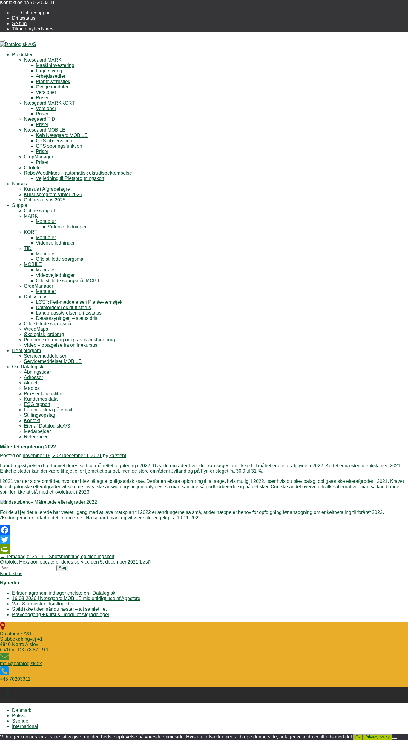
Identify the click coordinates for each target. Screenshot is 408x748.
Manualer (46, 221)
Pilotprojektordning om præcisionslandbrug (69, 339)
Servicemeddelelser (45, 355)
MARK (31, 216)
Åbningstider (37, 372)
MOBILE (33, 264)
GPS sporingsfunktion (59, 146)
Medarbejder (37, 431)
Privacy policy (377, 737)
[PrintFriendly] (204, 549)
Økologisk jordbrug (44, 334)
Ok (358, 737)
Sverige (20, 720)
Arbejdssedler (50, 76)
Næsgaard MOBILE (44, 129)
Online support (39, 210)
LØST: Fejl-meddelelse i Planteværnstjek (79, 302)
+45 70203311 (15, 679)
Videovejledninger (67, 226)
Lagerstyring (49, 70)
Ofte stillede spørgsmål (60, 259)
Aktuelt (31, 382)
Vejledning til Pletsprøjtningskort (70, 178)
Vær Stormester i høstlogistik (42, 603)
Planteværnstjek (53, 81)
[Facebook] (204, 530)
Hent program (26, 350)
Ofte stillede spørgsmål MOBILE (70, 280)
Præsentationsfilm (43, 393)
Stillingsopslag (39, 415)
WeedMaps (36, 329)
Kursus (19, 183)
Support (20, 205)
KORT (30, 232)
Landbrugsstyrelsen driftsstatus (69, 312)
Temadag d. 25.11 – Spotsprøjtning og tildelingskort (57, 556)
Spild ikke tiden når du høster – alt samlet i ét (59, 609)
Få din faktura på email (48, 409)
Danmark (21, 710)
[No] (394, 738)
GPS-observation (54, 140)
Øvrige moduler (52, 86)
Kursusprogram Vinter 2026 (53, 194)
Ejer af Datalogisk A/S (47, 425)
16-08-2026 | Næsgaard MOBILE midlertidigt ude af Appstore (76, 598)
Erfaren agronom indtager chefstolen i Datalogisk (64, 593)
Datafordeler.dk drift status (63, 307)
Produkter (22, 54)
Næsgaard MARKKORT (49, 103)
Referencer (35, 436)
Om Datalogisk (27, 366)
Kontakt (32, 420)
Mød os (32, 388)
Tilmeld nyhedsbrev (32, 28)
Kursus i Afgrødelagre (47, 189)
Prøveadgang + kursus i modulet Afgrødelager (60, 614)
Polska (19, 715)
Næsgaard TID (39, 119)
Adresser (33, 377)
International (25, 726)
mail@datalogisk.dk (21, 663)
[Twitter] (204, 539)
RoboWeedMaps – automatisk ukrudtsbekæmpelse (78, 172)
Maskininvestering (55, 65)
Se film (19, 23)
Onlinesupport (36, 12)
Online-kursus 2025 (44, 199)
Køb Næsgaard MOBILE (62, 135)
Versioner (46, 92)
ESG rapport (37, 404)
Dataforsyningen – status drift (66, 318)
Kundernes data (41, 399)
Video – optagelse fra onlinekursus (60, 345)
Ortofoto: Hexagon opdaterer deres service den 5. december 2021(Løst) (78, 561)
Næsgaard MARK (43, 59)
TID (28, 248)
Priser (42, 97)
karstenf (117, 455)
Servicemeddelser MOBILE (53, 361)
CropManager (38, 156)
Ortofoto (32, 167)
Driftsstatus (24, 18)
